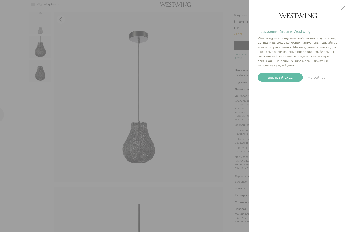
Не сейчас (316, 77)
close (343, 7)
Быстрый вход (280, 77)
